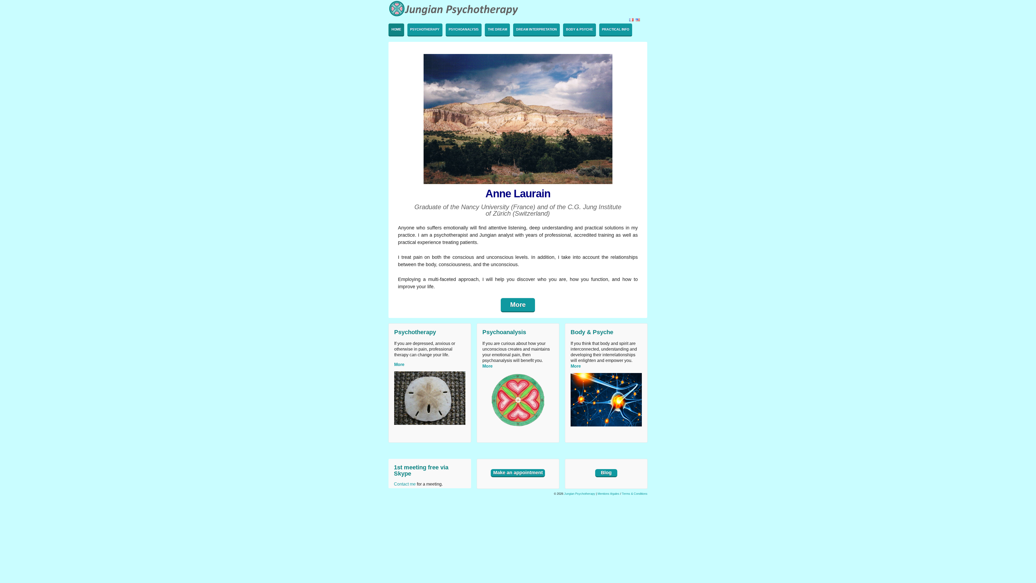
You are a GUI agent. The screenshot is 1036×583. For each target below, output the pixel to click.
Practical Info (615, 29)
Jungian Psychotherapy (579, 493)
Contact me (405, 484)
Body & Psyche (579, 29)
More (518, 304)
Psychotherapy (424, 29)
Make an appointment (518, 472)
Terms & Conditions (635, 493)
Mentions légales (608, 493)
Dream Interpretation (536, 29)
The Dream (497, 29)
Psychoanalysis (464, 29)
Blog (606, 472)
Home (396, 29)
